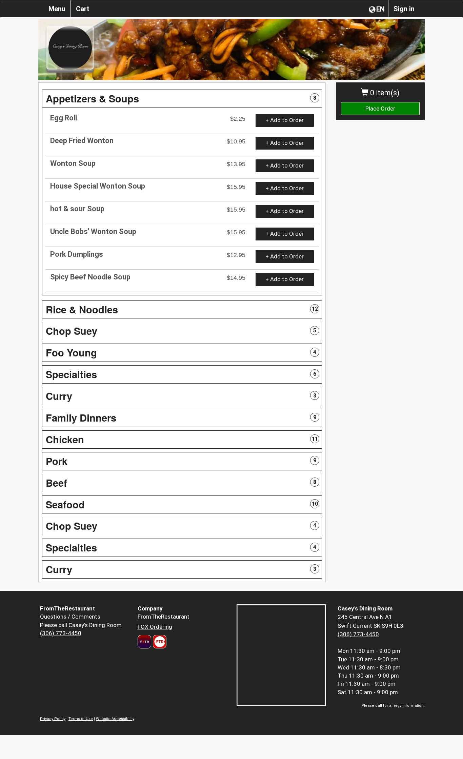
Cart (82, 9)
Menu (56, 9)
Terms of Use (80, 719)
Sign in (404, 9)
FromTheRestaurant (163, 616)
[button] (182, 99)
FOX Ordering (155, 626)
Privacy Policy (52, 719)
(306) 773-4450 (60, 633)
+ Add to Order (284, 120)
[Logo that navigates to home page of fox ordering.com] (158, 641)
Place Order (380, 108)
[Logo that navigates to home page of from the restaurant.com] (144, 641)
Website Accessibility (115, 719)
